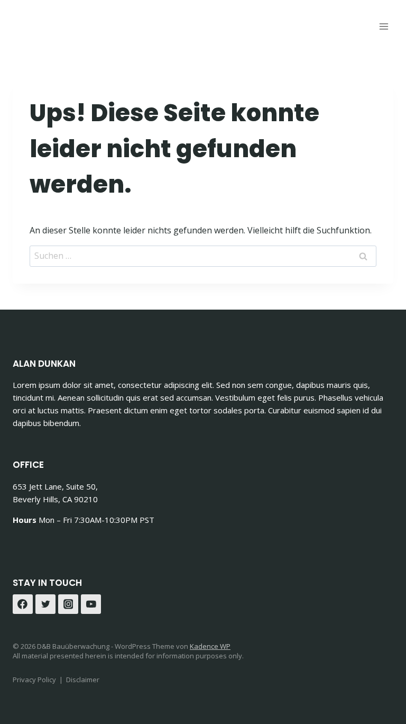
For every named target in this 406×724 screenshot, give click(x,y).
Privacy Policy (34, 679)
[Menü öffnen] (383, 26)
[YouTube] (91, 604)
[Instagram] (68, 604)
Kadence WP (210, 646)
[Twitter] (45, 604)
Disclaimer (82, 679)
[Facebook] (23, 604)
